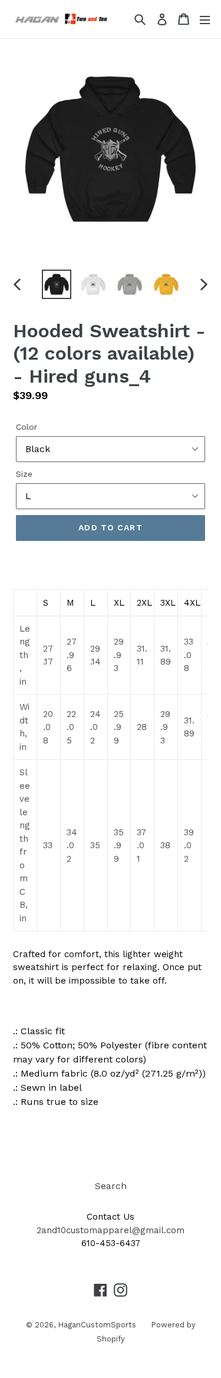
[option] (56, 284)
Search (111, 1185)
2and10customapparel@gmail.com (110, 1230)
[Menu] (205, 19)
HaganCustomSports (97, 1324)
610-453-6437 (110, 1243)
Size (24, 474)
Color (26, 426)
